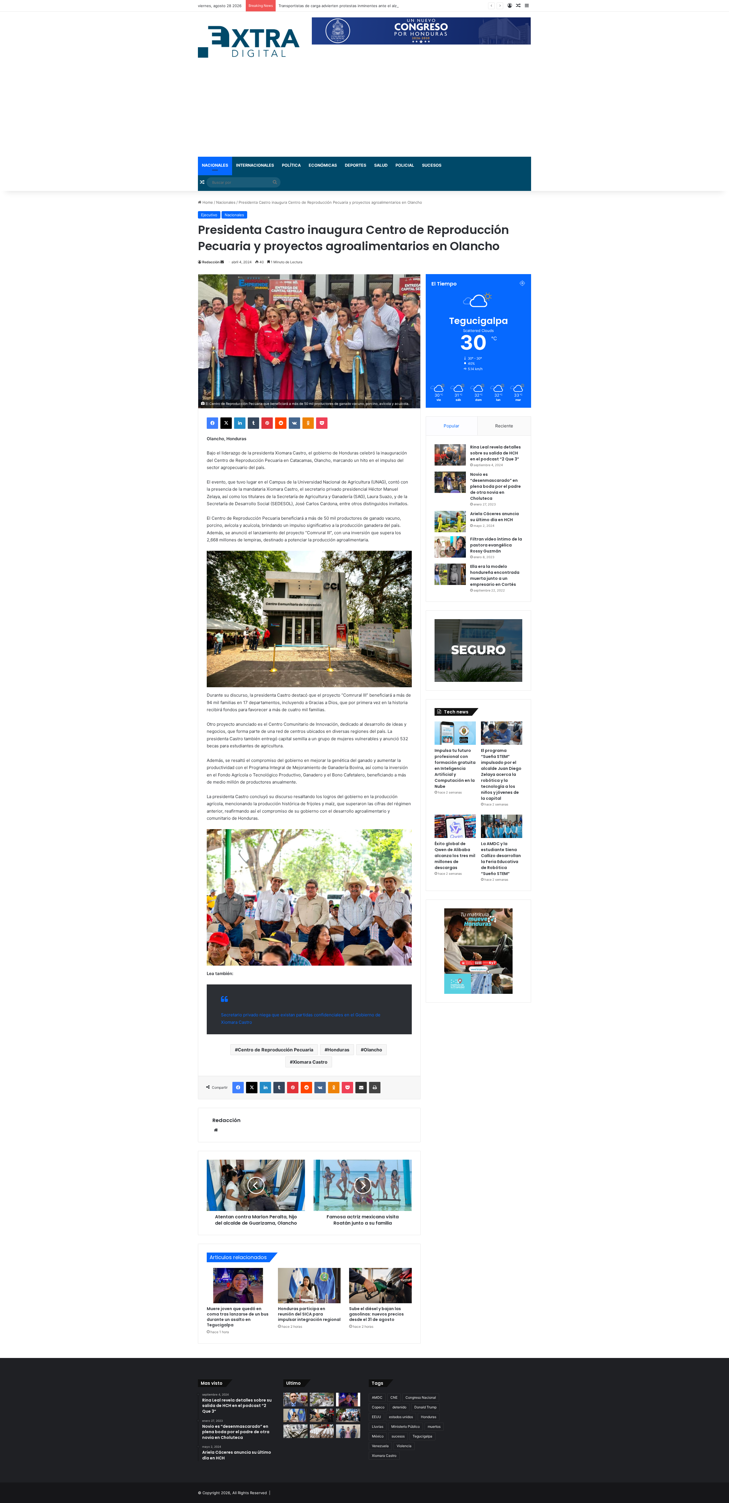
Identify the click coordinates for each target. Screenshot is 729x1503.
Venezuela (380, 1446)
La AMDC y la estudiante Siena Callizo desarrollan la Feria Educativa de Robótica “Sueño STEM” (501, 858)
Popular (451, 426)
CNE (394, 1397)
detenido (399, 1407)
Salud (381, 165)
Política (291, 165)
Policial (405, 165)
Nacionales (215, 165)
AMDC (377, 1397)
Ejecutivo (209, 215)
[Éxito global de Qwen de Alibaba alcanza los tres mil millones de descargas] (455, 826)
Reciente (504, 426)
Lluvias (377, 1426)
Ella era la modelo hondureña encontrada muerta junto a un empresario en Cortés (494, 575)
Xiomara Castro (310, 1062)
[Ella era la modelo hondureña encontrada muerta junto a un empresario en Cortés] (450, 574)
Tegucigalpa (422, 1436)
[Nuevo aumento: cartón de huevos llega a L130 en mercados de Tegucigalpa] (322, 1431)
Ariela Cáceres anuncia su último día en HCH (494, 517)
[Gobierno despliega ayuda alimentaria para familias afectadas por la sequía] (348, 1415)
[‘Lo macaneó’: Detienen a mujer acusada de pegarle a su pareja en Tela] (348, 1431)
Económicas (323, 165)
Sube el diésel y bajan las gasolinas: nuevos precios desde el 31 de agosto (376, 1314)
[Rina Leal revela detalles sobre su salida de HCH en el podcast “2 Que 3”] (450, 455)
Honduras (338, 1050)
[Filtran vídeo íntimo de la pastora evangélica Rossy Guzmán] (450, 547)
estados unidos (401, 1417)
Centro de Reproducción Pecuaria (275, 1050)
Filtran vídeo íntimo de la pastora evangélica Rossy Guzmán (496, 545)
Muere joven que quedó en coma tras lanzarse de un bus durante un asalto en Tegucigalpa (360, 5)
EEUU (376, 1417)
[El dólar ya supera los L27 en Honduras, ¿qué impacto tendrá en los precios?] (295, 1431)
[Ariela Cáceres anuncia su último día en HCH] (450, 521)
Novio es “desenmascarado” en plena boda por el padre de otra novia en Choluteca (495, 486)
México (378, 1436)
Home (207, 202)
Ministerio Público (405, 1426)
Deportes (355, 165)
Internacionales (255, 165)
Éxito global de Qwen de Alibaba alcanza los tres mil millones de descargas (455, 855)
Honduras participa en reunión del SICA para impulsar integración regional (309, 1314)
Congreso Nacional (421, 1397)
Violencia (404, 1446)
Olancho (373, 1050)
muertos (434, 1426)
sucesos (398, 1436)
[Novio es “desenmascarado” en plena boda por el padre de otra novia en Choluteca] (450, 482)
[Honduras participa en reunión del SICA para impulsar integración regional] (309, 1285)
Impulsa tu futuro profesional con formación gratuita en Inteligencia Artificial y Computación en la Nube (455, 768)
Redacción (211, 262)
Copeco (378, 1407)
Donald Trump (425, 1407)
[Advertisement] (364, 114)
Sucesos (431, 165)
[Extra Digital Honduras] (250, 41)
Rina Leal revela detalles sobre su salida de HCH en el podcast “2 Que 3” (495, 453)
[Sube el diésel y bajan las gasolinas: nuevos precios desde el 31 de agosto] (380, 1285)
